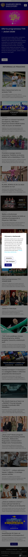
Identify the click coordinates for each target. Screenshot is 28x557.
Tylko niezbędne (10, 261)
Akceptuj (8, 265)
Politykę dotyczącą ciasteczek (13, 251)
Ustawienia (9, 258)
